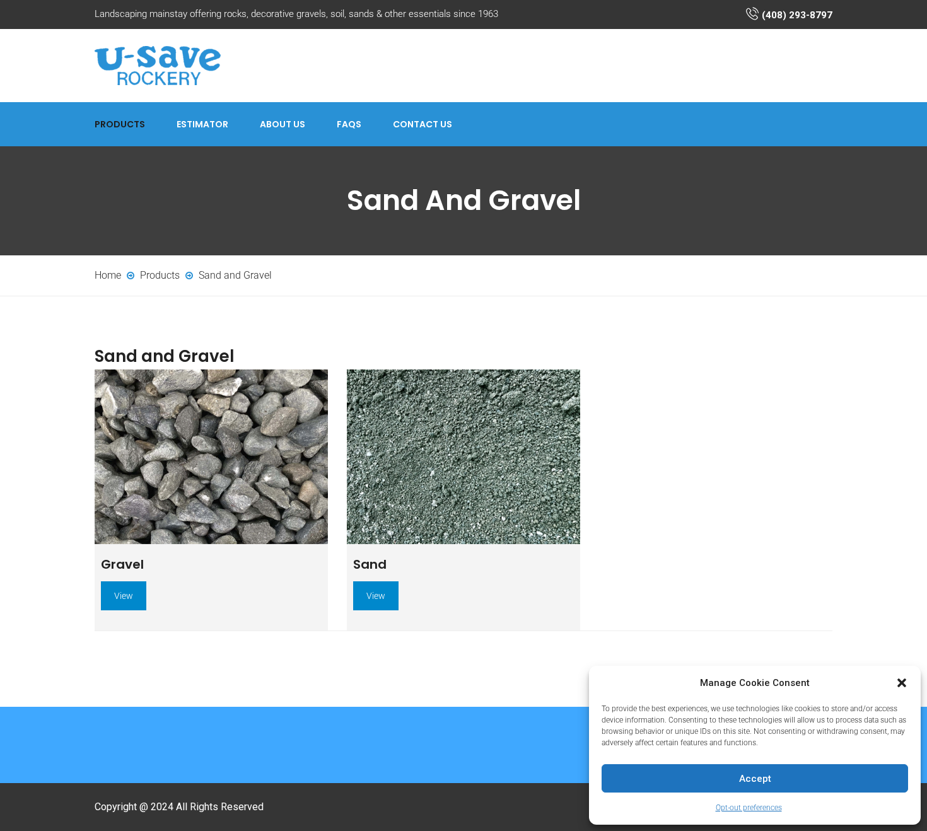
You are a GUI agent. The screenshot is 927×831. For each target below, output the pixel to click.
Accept (755, 778)
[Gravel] (211, 457)
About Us (282, 124)
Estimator (202, 124)
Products (120, 124)
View (123, 596)
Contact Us (422, 124)
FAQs (349, 124)
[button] (901, 683)
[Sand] (463, 457)
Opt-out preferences (749, 807)
